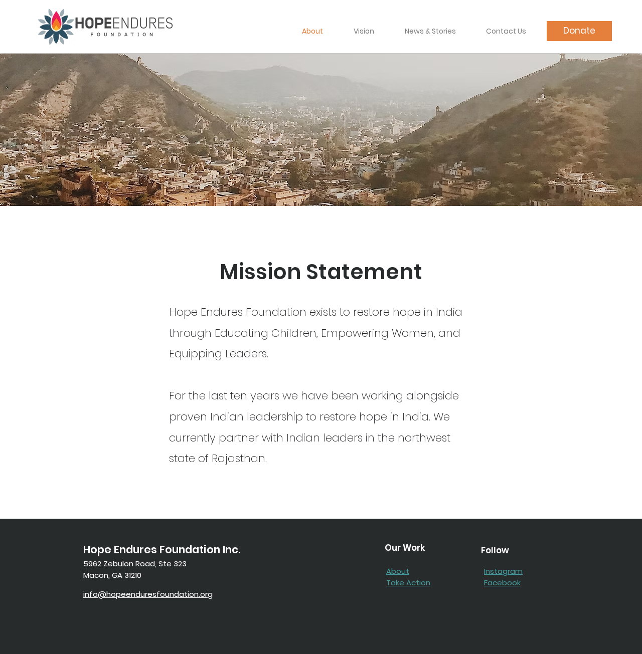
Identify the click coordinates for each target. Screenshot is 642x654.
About (397, 571)
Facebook (502, 582)
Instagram (503, 571)
